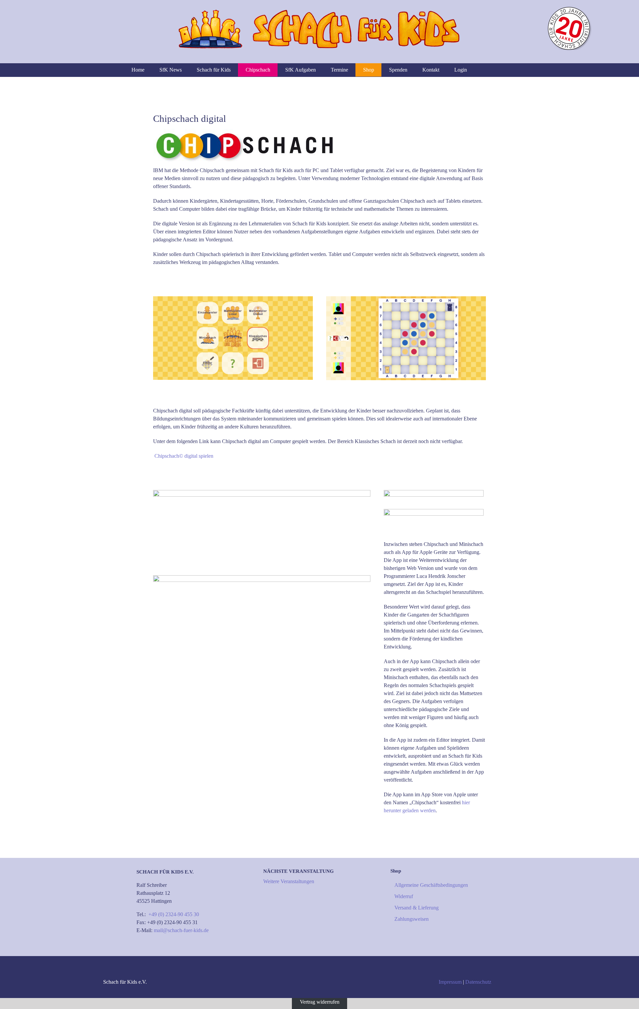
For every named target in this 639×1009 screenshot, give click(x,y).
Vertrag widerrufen (319, 1002)
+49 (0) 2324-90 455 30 (173, 914)
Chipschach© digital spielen (183, 456)
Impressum (450, 982)
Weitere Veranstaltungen (288, 881)
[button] (505, 70)
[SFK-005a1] (261, 492)
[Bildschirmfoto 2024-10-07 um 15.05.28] (261, 578)
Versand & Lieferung (416, 907)
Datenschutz (478, 982)
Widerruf (403, 896)
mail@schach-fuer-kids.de (181, 930)
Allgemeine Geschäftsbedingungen (431, 885)
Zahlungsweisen (411, 919)
